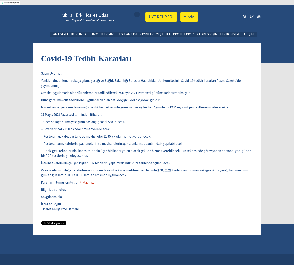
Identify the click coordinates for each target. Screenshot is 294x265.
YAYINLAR (147, 34)
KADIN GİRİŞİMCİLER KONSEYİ (218, 34)
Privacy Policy (11, 2)
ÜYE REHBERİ (161, 17)
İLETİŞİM (248, 34)
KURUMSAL (79, 34)
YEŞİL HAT (163, 34)
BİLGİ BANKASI (126, 34)
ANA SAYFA (61, 34)
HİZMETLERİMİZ (102, 34)
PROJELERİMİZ (183, 34)
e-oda (189, 17)
